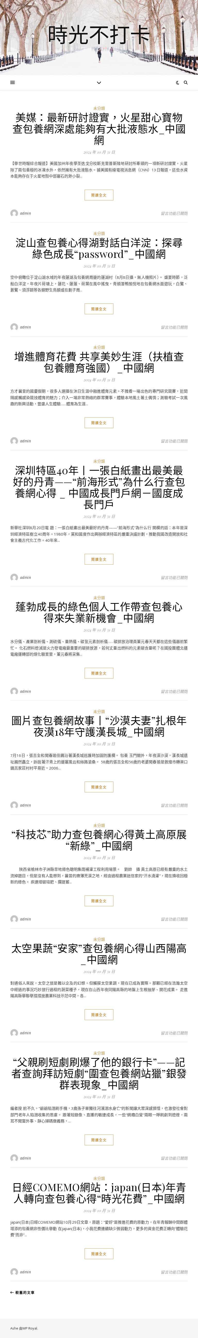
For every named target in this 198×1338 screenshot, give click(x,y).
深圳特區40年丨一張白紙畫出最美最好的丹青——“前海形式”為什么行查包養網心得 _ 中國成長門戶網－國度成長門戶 (99, 487)
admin (25, 213)
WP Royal (29, 1328)
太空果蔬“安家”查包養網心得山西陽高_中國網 (99, 953)
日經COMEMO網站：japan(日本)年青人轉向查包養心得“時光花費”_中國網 (99, 1192)
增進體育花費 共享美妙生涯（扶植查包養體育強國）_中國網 (99, 361)
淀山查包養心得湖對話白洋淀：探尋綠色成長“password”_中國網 (99, 247)
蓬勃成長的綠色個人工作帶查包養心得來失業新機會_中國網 (99, 611)
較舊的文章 (24, 1292)
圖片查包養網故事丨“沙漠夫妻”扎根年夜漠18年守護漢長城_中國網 (99, 725)
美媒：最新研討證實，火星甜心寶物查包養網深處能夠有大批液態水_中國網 (99, 128)
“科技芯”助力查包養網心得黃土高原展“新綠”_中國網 (99, 839)
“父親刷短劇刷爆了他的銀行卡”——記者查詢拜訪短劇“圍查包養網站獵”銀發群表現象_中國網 (99, 1073)
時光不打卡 (99, 34)
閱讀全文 (99, 195)
